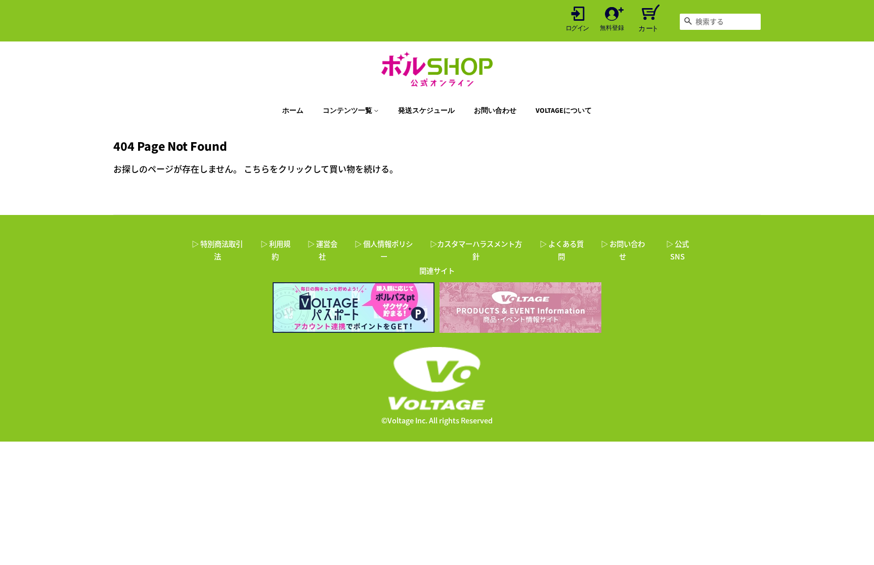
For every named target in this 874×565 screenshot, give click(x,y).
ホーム (292, 111)
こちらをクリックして (286, 168)
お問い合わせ (495, 111)
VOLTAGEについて (564, 111)
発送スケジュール (426, 111)
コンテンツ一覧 (348, 111)
